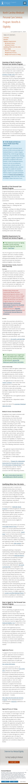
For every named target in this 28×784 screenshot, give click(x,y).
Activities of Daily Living (8, 74)
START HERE (13, 762)
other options (17, 543)
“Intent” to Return (7, 382)
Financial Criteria (10, 43)
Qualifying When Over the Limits (12, 47)
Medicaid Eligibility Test (8, 623)
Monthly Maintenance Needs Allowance (12, 309)
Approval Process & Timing (13, 54)
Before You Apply (10, 50)
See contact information (8, 664)
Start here (11, 248)
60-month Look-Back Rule (18, 339)
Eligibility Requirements (10, 41)
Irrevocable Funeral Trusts (9, 526)
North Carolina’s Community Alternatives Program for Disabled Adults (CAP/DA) (13, 305)
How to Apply (7, 49)
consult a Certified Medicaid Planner (14, 593)
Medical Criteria (10, 45)
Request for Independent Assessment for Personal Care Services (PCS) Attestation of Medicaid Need (13, 463)
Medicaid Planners (19, 555)
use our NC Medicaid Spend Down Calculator (13, 361)
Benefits (6, 39)
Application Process (11, 52)
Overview (6, 37)
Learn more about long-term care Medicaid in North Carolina (13, 476)
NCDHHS (14, 701)
